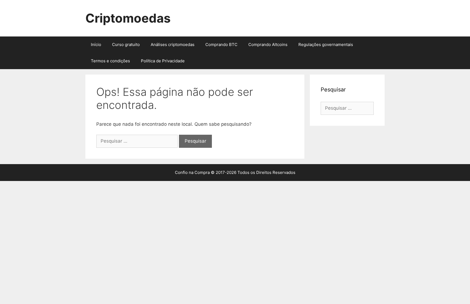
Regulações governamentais (325, 44)
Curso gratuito (126, 44)
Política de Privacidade (163, 60)
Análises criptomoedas (172, 44)
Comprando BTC (221, 44)
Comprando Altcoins (267, 44)
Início (96, 44)
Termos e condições (110, 60)
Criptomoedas (128, 18)
